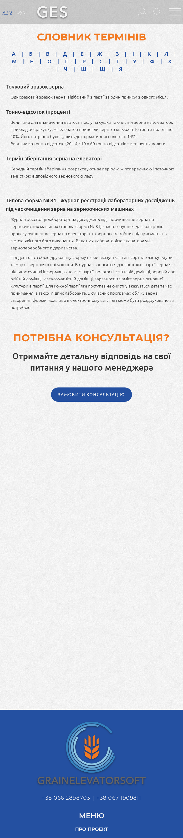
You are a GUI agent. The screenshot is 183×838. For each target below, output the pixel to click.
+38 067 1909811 (119, 798)
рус (20, 12)
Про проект (91, 829)
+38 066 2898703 (66, 798)
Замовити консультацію (91, 394)
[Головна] (52, 11)
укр (7, 12)
